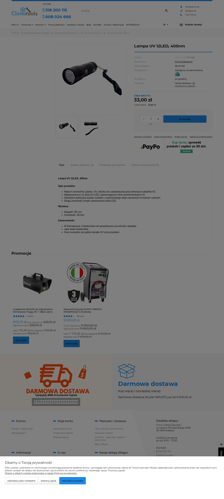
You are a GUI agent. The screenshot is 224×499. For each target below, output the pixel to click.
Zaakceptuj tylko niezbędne (21, 480)
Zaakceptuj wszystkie (72, 480)
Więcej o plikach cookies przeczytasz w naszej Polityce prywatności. (41, 473)
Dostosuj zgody (48, 480)
